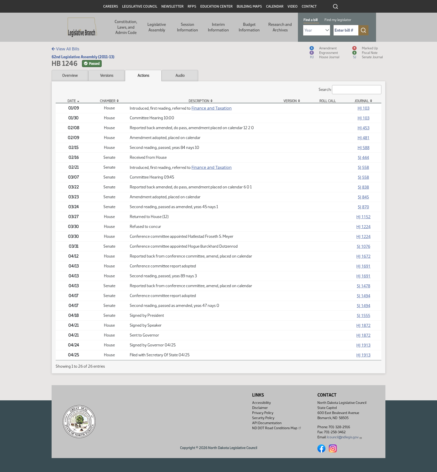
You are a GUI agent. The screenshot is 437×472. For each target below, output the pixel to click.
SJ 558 (363, 167)
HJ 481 (363, 138)
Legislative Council (139, 6)
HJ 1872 (363, 325)
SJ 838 (363, 187)
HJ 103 (363, 108)
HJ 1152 (363, 217)
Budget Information (249, 27)
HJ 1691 (363, 266)
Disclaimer (260, 408)
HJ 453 (363, 128)
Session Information (187, 27)
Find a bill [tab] (310, 20)
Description (199, 101)
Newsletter (172, 6)
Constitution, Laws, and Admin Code (126, 27)
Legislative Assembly (156, 27)
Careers (110, 6)
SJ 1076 (363, 246)
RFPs (192, 6)
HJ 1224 (363, 226)
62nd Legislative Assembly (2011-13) (83, 56)
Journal (362, 101)
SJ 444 (363, 157)
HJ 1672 (363, 256)
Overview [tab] (70, 75)
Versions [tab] (106, 75)
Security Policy (263, 418)
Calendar (274, 6)
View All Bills (67, 49)
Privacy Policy (262, 413)
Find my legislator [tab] (337, 20)
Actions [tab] (143, 75)
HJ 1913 (363, 345)
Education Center (216, 6)
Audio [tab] (180, 75)
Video (293, 6)
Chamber (107, 101)
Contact (309, 6)
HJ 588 (363, 147)
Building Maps (249, 6)
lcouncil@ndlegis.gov (343, 437)
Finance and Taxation (211, 108)
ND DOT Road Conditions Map (274, 428)
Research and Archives (280, 27)
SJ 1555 (363, 315)
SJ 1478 (363, 286)
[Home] (82, 27)
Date (72, 101)
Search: (325, 89)
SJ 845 (363, 197)
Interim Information (218, 27)
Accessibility (261, 403)
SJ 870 (363, 207)
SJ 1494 (363, 296)
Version (290, 101)
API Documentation (266, 423)
